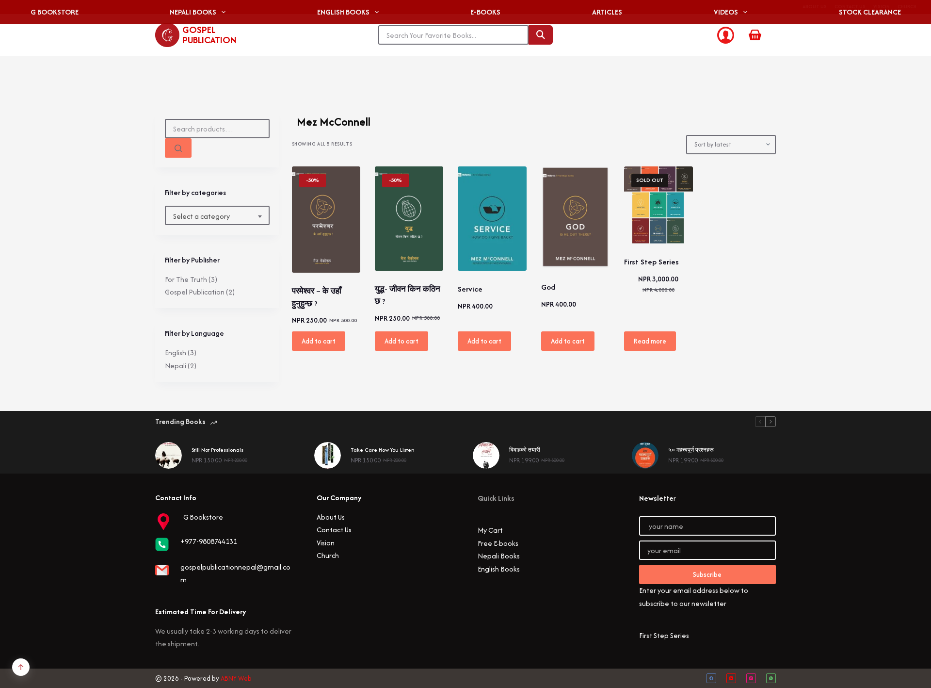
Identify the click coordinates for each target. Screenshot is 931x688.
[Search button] (541, 35)
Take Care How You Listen (383, 450)
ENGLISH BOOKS (343, 12)
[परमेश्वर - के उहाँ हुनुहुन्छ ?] (326, 219)
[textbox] (217, 216)
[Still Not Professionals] (168, 455)
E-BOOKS (485, 12)
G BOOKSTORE (55, 12)
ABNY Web (236, 678)
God (548, 287)
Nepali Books (499, 556)
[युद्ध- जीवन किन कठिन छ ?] (409, 218)
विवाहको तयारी (524, 450)
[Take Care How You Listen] (327, 455)
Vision (326, 543)
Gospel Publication (209, 35)
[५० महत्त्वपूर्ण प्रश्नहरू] (645, 455)
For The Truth (186, 279)
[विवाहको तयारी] (486, 455)
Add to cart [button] (319, 341)
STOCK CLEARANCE (870, 12)
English (175, 352)
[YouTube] (731, 678)
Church (328, 555)
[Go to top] (21, 667)
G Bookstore (203, 517)
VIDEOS (726, 12)
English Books (499, 569)
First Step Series (651, 261)
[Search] (178, 148)
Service (470, 289)
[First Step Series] (658, 205)
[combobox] (217, 216)
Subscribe (707, 574)
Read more (650, 341)
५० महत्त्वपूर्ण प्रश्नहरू (691, 450)
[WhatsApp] (771, 678)
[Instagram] (751, 678)
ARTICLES (607, 12)
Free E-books (498, 543)
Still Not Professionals (217, 450)
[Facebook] (711, 678)
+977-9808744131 (208, 541)
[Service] (492, 218)
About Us (331, 517)
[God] (575, 217)
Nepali (175, 365)
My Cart (490, 530)
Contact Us (334, 529)
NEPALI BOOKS (193, 12)
